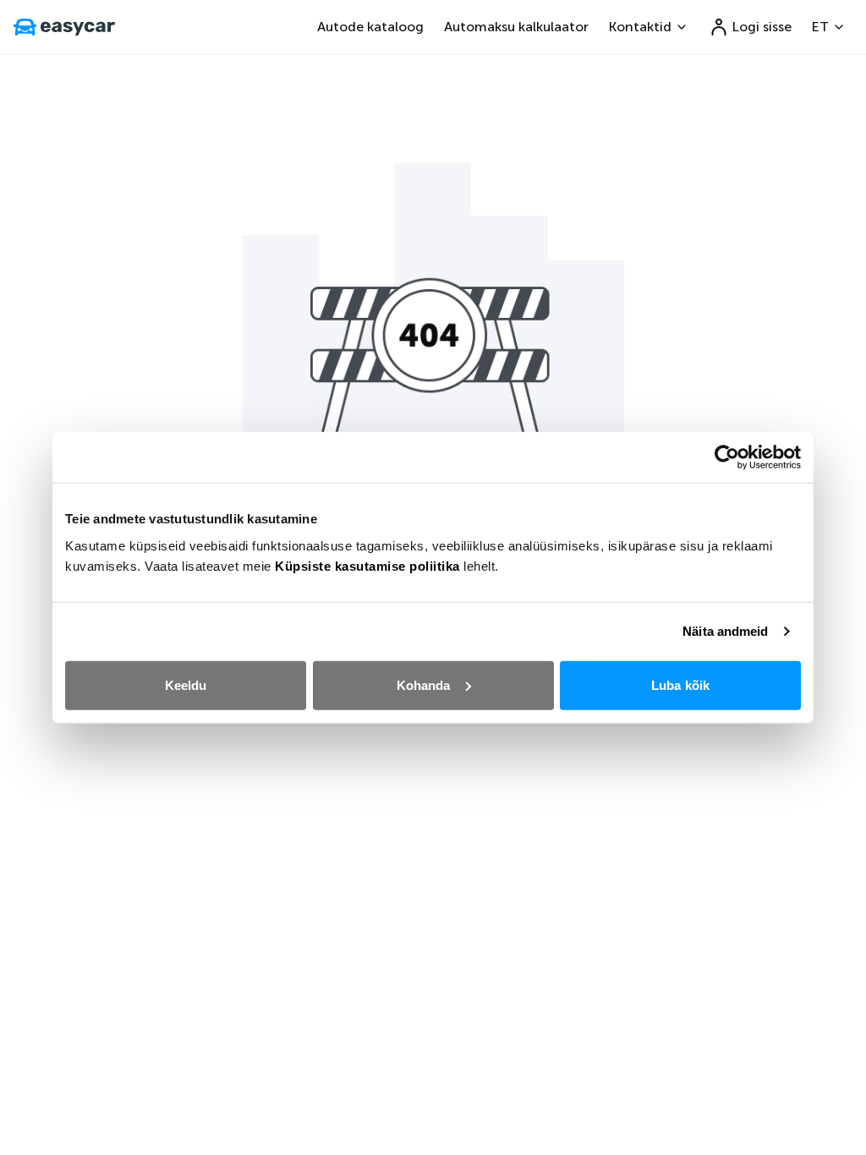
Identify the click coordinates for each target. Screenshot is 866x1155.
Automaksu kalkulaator (516, 27)
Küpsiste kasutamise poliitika (367, 565)
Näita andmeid (725, 631)
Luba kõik (680, 684)
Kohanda (424, 684)
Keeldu (186, 684)
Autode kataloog (370, 27)
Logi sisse (762, 27)
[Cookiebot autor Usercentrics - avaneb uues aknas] (727, 457)
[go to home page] (64, 27)
